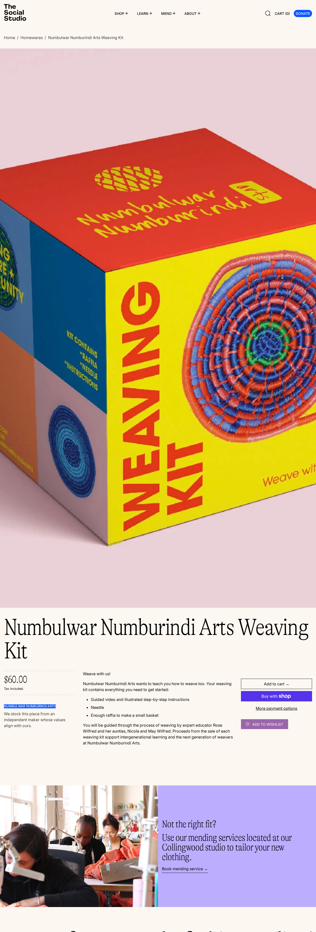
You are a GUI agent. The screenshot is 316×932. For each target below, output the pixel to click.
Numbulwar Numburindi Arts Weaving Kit (85, 37)
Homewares (31, 37)
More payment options (276, 708)
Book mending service (182, 868)
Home (9, 37)
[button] (268, 13)
